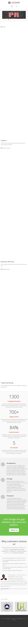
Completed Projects (14, 401)
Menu (12, 7)
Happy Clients (14, 417)
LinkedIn (10, 622)
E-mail (20, 622)
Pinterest (17, 622)
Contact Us (14, 530)
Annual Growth (14, 432)
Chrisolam (8, 618)
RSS (24, 622)
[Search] (16, 6)
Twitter (7, 622)
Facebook (4, 622)
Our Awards (14, 448)
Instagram (14, 622)
